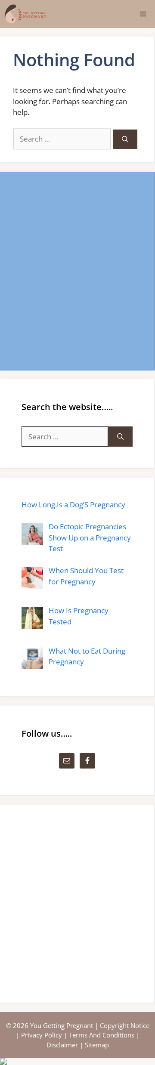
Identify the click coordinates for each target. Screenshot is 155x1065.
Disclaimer (62, 1044)
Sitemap (97, 1044)
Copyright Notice (124, 1025)
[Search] (125, 139)
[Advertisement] (77, 270)
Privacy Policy (41, 1035)
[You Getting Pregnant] (25, 14)
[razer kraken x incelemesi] (77, 1061)
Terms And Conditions (101, 1035)
